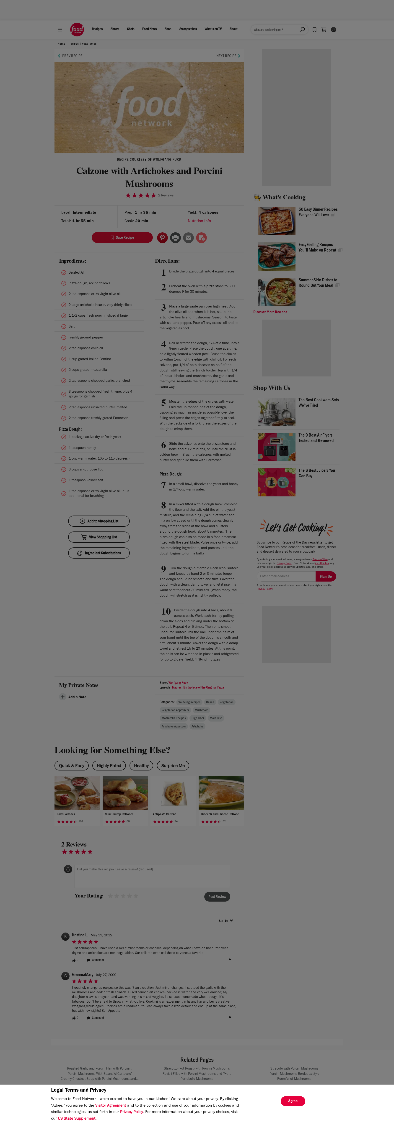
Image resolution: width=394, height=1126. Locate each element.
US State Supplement (77, 1119)
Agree (293, 1101)
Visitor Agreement (110, 1106)
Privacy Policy (131, 1112)
